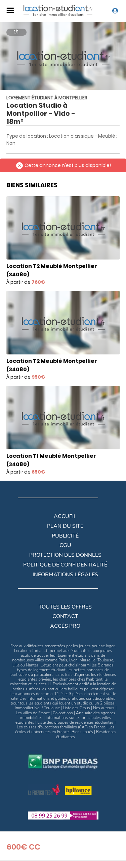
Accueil (65, 516)
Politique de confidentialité (65, 565)
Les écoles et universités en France (65, 729)
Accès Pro (65, 626)
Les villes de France (33, 713)
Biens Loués (82, 731)
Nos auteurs (104, 708)
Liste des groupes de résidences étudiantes (75, 722)
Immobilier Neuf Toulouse (37, 708)
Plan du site (65, 526)
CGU (65, 545)
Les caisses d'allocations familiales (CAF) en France (61, 727)
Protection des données (65, 555)
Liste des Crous (76, 708)
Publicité (65, 536)
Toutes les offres (65, 607)
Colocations (63, 713)
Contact (65, 616)
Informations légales (65, 574)
